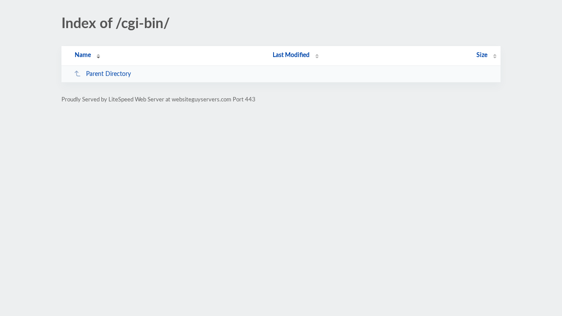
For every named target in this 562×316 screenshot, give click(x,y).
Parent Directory (108, 74)
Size (481, 55)
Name (83, 55)
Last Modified (291, 55)
